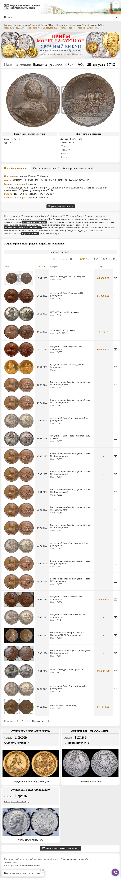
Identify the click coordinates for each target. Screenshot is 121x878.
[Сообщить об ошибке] (115, 278)
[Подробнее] (19, 278)
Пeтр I (52, 25)
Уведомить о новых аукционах (62, 848)
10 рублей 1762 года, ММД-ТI (30, 781)
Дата (41, 266)
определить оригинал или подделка (23, 227)
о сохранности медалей (34, 222)
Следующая (38, 721)
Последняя (49, 721)
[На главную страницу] (20, 7)
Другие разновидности (60, 206)
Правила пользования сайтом (76, 859)
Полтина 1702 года (90, 781)
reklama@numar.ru (31, 865)
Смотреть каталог (15, 742)
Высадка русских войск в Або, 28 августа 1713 (80, 25)
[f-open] (115, 872)
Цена (102, 266)
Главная (8, 25)
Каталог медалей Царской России (30, 25)
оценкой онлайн (30, 233)
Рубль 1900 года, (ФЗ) (31, 839)
